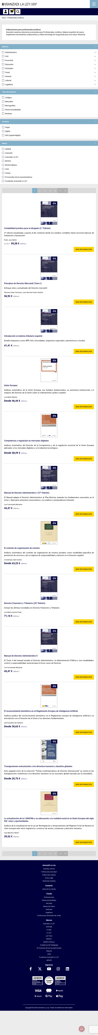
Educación (9, 64)
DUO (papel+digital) (13, 135)
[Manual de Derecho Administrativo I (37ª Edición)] (49, 477)
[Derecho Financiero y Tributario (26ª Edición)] (49, 588)
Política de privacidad (49, 872)
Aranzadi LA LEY (11, 157)
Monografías (10, 106)
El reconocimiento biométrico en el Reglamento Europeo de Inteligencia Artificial (41, 711)
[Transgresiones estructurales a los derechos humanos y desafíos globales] (49, 751)
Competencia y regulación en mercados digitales (26, 440)
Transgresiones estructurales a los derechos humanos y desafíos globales (38, 766)
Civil (6, 56)
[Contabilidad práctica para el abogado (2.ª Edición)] (49, 213)
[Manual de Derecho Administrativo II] (49, 640)
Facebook (31, 969)
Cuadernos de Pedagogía (49, 945)
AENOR (8, 149)
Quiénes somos (49, 869)
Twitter (40, 969)
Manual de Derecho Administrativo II (21, 656)
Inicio (4, 18)
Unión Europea (10, 385)
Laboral (8, 80)
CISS (7, 169)
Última (65, 190)
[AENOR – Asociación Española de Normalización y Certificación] (49, 984)
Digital (7, 131)
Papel (7, 127)
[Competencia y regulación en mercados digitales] (49, 425)
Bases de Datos (49, 906)
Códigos (8, 98)
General (8, 76)
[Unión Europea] (49, 370)
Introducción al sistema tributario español (23, 336)
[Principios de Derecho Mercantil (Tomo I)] (49, 268)
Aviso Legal (49, 878)
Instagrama (58, 969)
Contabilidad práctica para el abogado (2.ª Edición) (27, 228)
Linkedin (67, 969)
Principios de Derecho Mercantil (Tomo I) (23, 283)
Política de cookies (49, 875)
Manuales (9, 102)
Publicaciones (49, 897)
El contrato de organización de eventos (22, 548)
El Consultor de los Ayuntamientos (18, 177)
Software (49, 909)
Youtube (49, 969)
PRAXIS (49, 951)
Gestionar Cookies (49, 881)
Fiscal (7, 72)
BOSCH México (11, 165)
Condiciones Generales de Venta (49, 915)
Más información (84, 249)
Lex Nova (49, 936)
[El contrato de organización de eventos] (49, 533)
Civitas (7, 173)
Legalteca (49, 912)
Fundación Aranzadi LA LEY (16, 181)
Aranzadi (8, 153)
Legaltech (9, 84)
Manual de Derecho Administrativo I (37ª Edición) (26, 493)
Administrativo (11, 52)
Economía (9, 60)
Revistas (8, 114)
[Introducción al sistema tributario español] (49, 321)
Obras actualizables (13, 110)
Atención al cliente (49, 889)
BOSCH (8, 161)
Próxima (60, 190)
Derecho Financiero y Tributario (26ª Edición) (24, 603)
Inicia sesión (5, 11)
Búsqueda (17, 11)
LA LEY (49, 933)
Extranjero (9, 68)
